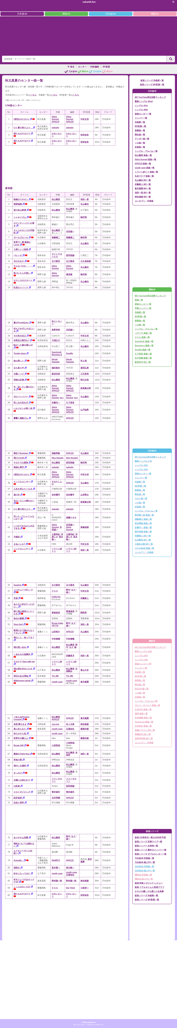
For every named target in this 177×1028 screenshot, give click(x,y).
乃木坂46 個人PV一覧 (145, 862)
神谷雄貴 (84, 724)
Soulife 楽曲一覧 (142, 350)
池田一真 (84, 199)
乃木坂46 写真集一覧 (144, 858)
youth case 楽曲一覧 (144, 168)
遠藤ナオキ (71, 517)
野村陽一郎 (57, 881)
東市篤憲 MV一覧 (143, 188)
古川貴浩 (56, 261)
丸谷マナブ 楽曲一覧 (144, 176)
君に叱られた (20, 729)
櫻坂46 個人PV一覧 (144, 879)
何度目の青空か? (21, 340)
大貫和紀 (56, 534)
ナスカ (55, 591)
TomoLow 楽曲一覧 (144, 722)
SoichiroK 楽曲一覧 (144, 341)
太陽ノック (19, 374)
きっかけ (18, 773)
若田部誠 (70, 255)
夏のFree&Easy (21, 323)
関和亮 (83, 613)
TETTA (55, 626)
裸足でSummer (21, 453)
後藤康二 (56, 237)
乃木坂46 (22, 13)
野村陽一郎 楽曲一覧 (144, 515)
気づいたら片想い (22, 273)
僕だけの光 (19, 458)
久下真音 (70, 402)
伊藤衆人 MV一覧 (143, 184)
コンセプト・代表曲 (144, 201)
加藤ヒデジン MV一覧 (145, 730)
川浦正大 (56, 340)
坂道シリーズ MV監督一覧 (152, 84)
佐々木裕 (70, 724)
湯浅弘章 (84, 368)
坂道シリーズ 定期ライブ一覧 (148, 841)
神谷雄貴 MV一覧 (143, 197)
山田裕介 (56, 632)
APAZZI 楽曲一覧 (143, 163)
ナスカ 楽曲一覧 (142, 337)
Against (17, 585)
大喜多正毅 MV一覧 (144, 544)
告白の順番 (19, 618)
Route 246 (19, 745)
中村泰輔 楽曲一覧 (143, 718)
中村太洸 (84, 119)
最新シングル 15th (143, 651)
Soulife (69, 353)
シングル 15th (141, 469)
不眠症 (17, 537)
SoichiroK (57, 352)
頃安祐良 (84, 135)
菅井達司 (56, 792)
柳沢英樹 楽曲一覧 (143, 532)
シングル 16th (141, 465)
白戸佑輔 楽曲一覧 (143, 358)
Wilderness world (22, 681)
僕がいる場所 (20, 766)
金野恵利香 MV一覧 (144, 738)
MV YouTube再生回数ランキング (150, 97)
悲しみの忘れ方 (21, 402)
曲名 (72, 67)
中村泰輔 (56, 639)
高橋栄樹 (84, 527)
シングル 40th (141, 110)
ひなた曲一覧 (141, 498)
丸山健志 (84, 204)
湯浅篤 (69, 274)
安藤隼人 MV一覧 (143, 536)
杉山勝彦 (56, 199)
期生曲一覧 (140, 134)
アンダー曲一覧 (142, 139)
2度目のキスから (21, 119)
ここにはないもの (22, 887)
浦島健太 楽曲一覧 (143, 519)
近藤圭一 (56, 402)
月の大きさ (19, 261)
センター (82, 67)
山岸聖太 (84, 495)
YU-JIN (55, 676)
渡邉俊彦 (56, 613)
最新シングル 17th (143, 461)
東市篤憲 (84, 682)
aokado (55, 127)
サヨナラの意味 (21, 462)
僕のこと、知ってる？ (24, 637)
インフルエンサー (22, 482)
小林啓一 (84, 888)
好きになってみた (22, 873)
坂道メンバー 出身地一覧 (146, 846)
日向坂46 (110, 13)
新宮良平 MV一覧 (143, 362)
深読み (17, 868)
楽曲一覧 (139, 300)
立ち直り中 (19, 368)
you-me (55, 724)
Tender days (20, 353)
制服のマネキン (21, 199)
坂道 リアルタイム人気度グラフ (149, 887)
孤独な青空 (19, 467)
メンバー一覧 (141, 118)
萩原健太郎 (85, 388)
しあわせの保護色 (22, 654)
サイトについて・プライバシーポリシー (88, 1025)
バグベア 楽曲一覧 (143, 333)
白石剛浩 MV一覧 (143, 540)
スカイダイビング (22, 792)
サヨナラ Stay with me (24, 661)
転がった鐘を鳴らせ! (23, 345)
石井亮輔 (56, 798)
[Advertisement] (88, 35)
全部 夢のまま (20, 724)
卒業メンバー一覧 (143, 308)
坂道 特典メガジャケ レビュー (149, 883)
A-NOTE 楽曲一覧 (143, 709)
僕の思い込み (20, 647)
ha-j (61, 398)
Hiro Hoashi (57, 458)
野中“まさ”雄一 (71, 647)
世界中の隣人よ (21, 738)
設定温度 (18, 798)
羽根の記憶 (19, 380)
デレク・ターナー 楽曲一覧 (147, 705)
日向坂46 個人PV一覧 (145, 871)
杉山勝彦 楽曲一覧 (143, 155)
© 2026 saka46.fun (88, 1022)
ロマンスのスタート (23, 280)
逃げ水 (17, 495)
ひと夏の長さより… (23, 127)
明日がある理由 (21, 676)
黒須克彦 (56, 374)
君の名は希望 (20, 210)
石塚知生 (70, 729)
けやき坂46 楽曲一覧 (144, 548)
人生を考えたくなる (23, 489)
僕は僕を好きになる (23, 669)
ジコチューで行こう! (23, 590)
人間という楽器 (21, 249)
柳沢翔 (83, 217)
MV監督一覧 (140, 126)
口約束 (17, 786)
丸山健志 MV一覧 (143, 180)
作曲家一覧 (140, 122)
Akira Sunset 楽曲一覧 (145, 159)
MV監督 (106, 67)
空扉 (16, 598)
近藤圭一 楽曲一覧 (143, 527)
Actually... (18, 860)
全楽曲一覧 (140, 147)
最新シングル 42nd (144, 101)
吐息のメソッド (21, 287)
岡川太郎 (84, 380)
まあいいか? (19, 544)
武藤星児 (70, 656)
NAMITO (56, 860)
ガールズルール (21, 237)
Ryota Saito (57, 623)
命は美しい (19, 361)
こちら (33, 95)
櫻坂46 (155, 13)
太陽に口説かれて (22, 780)
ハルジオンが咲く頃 (23, 408)
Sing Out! (18, 624)
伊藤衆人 (84, 598)
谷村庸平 (56, 495)
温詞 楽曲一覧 (141, 713)
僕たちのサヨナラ (22, 133)
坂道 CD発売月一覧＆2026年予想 (150, 837)
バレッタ (18, 255)
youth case (57, 682)
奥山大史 (84, 670)
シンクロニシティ (22, 549)
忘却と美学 (19, 802)
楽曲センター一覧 (143, 114)
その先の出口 (20, 336)
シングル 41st (141, 105)
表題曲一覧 (140, 130)
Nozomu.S (57, 355)
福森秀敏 (56, 453)
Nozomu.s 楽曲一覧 (144, 345)
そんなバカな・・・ (23, 266)
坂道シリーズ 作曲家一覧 (152, 80)
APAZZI (55, 122)
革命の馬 (18, 760)
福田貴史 (56, 368)
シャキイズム (20, 217)
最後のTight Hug (22, 754)
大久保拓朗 (85, 261)
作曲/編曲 (94, 67)
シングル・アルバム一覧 (146, 151)
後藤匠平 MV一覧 (143, 734)
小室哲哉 (56, 745)
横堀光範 (84, 729)
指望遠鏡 (18, 204)
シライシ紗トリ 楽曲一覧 (146, 172)
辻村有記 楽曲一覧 (143, 726)
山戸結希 (84, 410)
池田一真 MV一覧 (143, 193)
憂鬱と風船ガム (21, 418)
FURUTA (56, 597)
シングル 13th (141, 660)
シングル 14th (141, 655)
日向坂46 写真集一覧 (144, 866)
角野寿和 (56, 330)
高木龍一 (56, 868)
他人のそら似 (20, 733)
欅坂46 (66, 13)
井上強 (83, 361)
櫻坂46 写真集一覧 (143, 875)
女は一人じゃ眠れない (24, 501)
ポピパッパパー (21, 396)
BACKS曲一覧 (142, 689)
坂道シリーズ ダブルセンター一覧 (150, 854)
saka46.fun (89, 2)
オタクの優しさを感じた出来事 (149, 891)
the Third (70, 888)
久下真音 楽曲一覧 (143, 354)
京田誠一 (70, 231)
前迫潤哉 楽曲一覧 (143, 523)
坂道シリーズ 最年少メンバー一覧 (150, 850)
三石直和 (84, 374)
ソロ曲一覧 (140, 143)
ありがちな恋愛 (21, 837)
